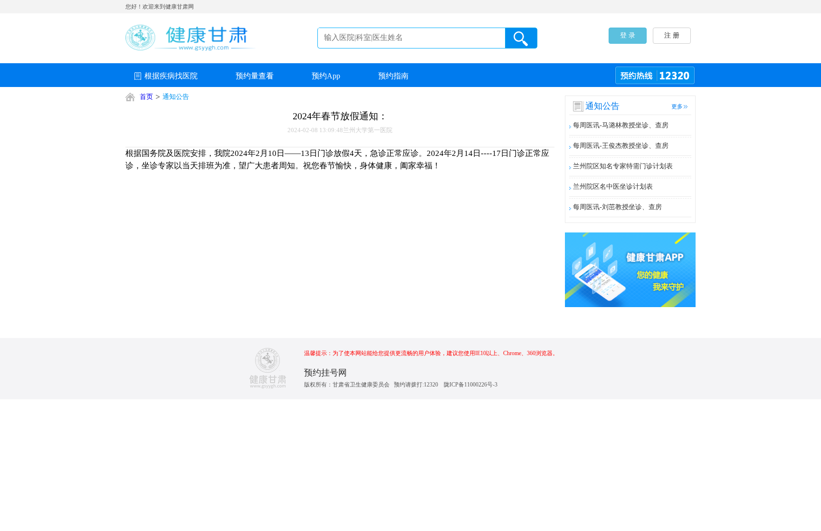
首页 (146, 96)
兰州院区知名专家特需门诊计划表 (623, 166)
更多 (677, 106)
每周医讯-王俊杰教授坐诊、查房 (620, 145)
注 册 (671, 35)
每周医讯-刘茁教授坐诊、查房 (617, 207)
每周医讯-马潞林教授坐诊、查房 (620, 125)
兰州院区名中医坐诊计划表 (613, 186)
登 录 (627, 35)
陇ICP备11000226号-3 (470, 384)
